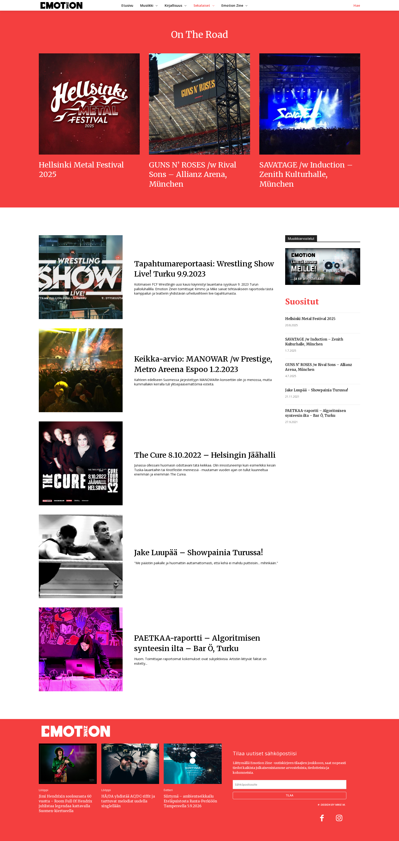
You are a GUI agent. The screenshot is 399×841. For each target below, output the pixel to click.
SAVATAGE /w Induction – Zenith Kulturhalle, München (306, 174)
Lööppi (43, 790)
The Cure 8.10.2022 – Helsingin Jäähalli (205, 455)
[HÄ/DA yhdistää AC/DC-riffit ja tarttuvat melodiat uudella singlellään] (130, 763)
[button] (357, 5)
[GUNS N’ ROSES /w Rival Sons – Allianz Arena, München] (199, 103)
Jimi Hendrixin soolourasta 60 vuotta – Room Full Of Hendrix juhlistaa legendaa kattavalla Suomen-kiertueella (65, 803)
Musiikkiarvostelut (301, 239)
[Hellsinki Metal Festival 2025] (89, 103)
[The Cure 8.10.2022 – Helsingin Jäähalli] (81, 463)
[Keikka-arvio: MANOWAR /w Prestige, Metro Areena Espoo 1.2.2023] (81, 370)
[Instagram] (339, 818)
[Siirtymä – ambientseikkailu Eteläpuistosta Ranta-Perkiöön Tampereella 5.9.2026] (193, 763)
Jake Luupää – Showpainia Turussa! (198, 552)
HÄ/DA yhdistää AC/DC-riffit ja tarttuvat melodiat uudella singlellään (128, 801)
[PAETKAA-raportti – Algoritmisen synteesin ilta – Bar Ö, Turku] (81, 649)
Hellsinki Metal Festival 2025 (310, 319)
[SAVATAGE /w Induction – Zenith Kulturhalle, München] (309, 103)
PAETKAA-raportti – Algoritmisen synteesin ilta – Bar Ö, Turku (315, 413)
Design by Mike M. (333, 804)
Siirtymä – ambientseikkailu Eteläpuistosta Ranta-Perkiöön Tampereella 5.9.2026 (190, 801)
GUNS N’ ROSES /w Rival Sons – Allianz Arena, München (192, 174)
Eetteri (168, 790)
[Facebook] (321, 818)
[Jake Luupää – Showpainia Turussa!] (81, 556)
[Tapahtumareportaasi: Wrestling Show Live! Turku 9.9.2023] (81, 277)
